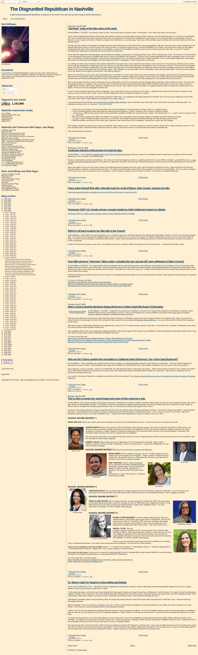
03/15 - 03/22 (9, 309)
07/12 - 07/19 (9, 276)
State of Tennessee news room (12, 146)
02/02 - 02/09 (9, 321)
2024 (6, 203)
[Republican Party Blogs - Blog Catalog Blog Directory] (20, 380)
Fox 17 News (6, 113)
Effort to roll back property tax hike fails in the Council (96, 230)
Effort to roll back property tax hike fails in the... (18, 266)
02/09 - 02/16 (9, 319)
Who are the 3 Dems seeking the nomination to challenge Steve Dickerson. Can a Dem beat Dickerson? (123, 359)
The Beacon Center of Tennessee (13, 154)
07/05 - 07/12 (9, 278)
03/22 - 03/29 (9, 308)
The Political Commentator (10, 190)
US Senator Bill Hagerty (9, 165)
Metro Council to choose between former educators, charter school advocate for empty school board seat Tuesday (109, 340)
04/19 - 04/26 (9, 300)
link (101, 156)
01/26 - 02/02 (9, 323)
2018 (6, 333)
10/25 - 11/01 (9, 230)
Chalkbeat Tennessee (9, 130)
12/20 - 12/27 (9, 215)
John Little (176, 313)
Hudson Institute (7, 185)
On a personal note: (18, 18)
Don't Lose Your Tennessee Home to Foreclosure (18, 136)
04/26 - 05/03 (9, 298)
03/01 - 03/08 (9, 313)
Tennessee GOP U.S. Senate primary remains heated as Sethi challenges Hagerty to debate (116, 209)
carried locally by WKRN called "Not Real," (112, 102)
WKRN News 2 (6, 120)
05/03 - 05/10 (9, 296)
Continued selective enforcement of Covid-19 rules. (95, 150)
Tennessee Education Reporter (12, 151)
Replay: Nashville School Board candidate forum (85, 561)
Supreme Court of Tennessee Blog (13, 148)
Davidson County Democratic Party (13, 133)
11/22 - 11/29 (9, 222)
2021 (6, 209)
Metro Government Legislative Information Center (18, 140)
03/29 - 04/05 (9, 306)
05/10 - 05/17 (9, 294)
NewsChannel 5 (7, 116)
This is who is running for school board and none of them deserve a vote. (107, 398)
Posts (6, 89)
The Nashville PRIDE (9, 157)
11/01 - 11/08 (9, 228)
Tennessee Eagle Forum (10, 149)
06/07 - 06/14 (9, 286)
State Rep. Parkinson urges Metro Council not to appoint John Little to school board (98, 342)
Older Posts (192, 645)
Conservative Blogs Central (11, 179)
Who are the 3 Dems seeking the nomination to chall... (20, 271)
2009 (6, 351)
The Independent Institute (10, 188)
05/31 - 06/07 (9, 288)
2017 (6, 335)
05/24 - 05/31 (9, 290)
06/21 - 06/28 (9, 282)
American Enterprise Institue (11, 174)
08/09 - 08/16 (9, 252)
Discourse (5, 182)
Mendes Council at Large (10, 138)
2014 (6, 341)
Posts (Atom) (82, 650)
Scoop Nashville (7, 144)
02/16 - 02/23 (9, 317)
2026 (6, 199)
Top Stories (72, 139)
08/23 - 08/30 (9, 248)
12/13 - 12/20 (9, 217)
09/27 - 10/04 (9, 238)
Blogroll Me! (6, 374)
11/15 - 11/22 (9, 224)
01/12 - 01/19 (9, 327)
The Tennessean (7, 118)
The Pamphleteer (7, 160)
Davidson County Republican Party (13, 135)
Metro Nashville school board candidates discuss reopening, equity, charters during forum (100, 560)
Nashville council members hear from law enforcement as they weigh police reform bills (99, 286)
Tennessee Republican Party (11, 152)
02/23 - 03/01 (9, 315)
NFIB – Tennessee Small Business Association (17, 141)
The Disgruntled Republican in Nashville (51, 9)
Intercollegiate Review (9, 187)
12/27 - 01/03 (9, 213)
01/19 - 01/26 (9, 325)
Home (5, 18)
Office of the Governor (9, 143)
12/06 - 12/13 (9, 218)
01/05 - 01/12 (9, 329)
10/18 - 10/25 (9, 232)
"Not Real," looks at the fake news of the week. (92, 28)
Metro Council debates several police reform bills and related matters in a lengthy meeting (100, 284)
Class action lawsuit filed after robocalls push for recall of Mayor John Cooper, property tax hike (119, 188)
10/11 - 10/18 (9, 234)
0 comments (85, 142)
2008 (6, 353)
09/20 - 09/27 (9, 240)
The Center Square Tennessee (12, 156)
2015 (6, 339)
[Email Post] (90, 142)
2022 (6, 207)
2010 (6, 349)
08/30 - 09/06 (9, 246)
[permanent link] (77, 138)
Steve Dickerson (76, 391)
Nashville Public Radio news (11, 115)
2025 (6, 201)
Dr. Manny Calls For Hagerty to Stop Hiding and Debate (97, 582)
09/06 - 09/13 (9, 244)
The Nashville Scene (8, 159)
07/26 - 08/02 (9, 255)
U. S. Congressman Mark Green (12, 162)
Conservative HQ (7, 180)
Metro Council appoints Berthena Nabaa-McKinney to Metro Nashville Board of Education (115, 306)
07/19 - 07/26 (9, 257)
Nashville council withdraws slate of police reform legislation (89, 282)
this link (112, 438)
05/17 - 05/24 (9, 292)
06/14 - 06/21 (9, 284)
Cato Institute (6, 177)
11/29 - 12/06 (9, 220)
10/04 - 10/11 (9, 236)
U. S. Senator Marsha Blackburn (12, 164)
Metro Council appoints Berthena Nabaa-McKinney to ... (20, 269)
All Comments (9, 93)
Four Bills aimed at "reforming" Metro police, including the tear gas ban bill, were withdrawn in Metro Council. (126, 261)
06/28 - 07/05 (9, 280)
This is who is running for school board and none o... (19, 273)
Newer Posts (72, 645)
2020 (6, 211)
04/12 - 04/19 (9, 302)
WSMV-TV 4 (6, 121)
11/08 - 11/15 (9, 226)
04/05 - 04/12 (9, 304)
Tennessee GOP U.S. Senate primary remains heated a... (21, 264)
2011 (6, 347)
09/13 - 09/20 (9, 242)
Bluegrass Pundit (7, 176)
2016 (6, 337)
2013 (6, 343)
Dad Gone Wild (115, 552)
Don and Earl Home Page (10, 184)
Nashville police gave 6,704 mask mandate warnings (112, 154)
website (174, 493)
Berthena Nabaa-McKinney (146, 320)
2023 (6, 205)
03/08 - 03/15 (9, 311)
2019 (6, 331)
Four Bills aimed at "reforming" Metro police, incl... (18, 268)
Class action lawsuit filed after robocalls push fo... (18, 262)
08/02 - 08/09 (9, 254)
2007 (6, 355)
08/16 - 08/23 (9, 250)
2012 (6, 345)
